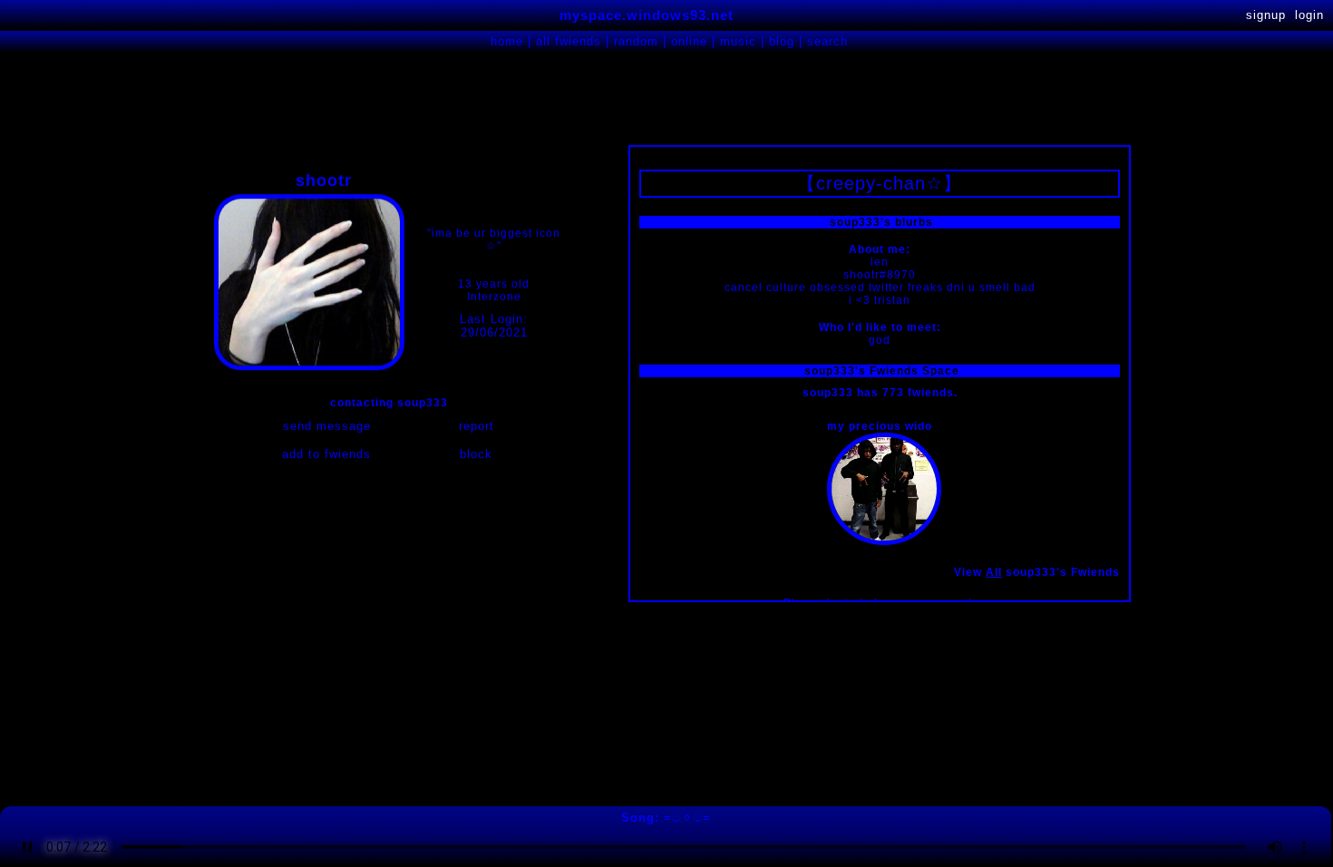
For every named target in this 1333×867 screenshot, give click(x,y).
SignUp (1266, 15)
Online (689, 41)
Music (738, 41)
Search (827, 41)
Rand (636, 41)
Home (507, 41)
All (568, 41)
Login (1309, 15)
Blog (781, 41)
